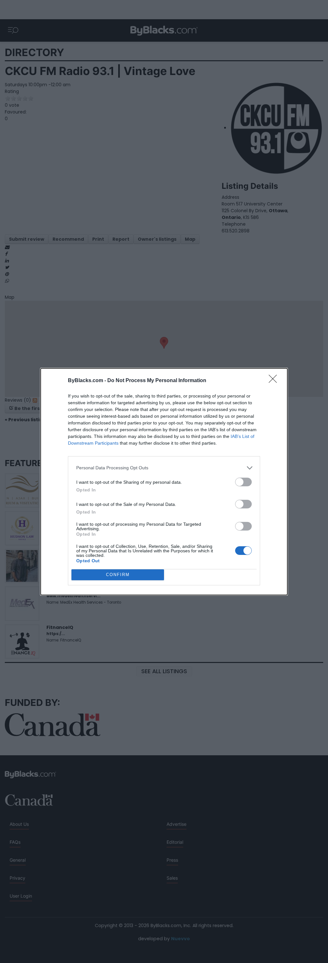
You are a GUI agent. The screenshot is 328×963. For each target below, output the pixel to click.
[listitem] (164, 468)
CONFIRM (118, 574)
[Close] (275, 381)
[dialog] (164, 481)
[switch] (243, 482)
